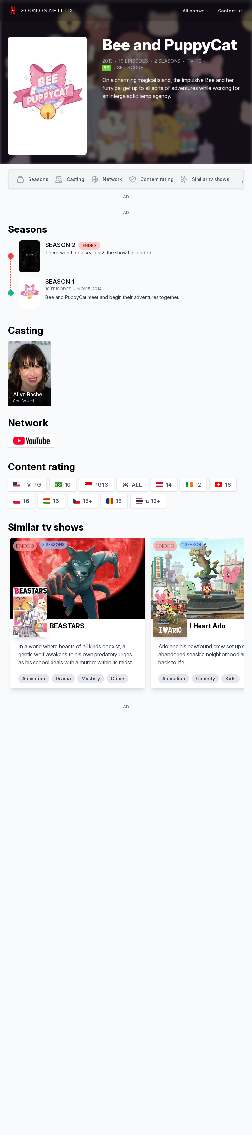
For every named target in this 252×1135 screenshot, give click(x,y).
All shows (194, 10)
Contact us (230, 10)
